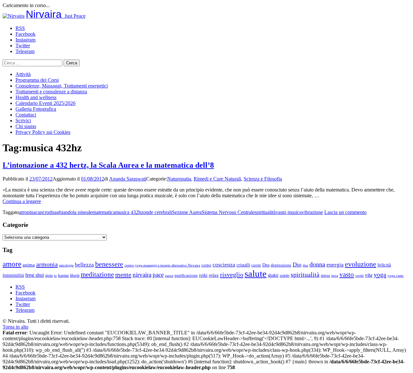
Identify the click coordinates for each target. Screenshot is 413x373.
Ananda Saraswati (127, 179)
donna (317, 264)
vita (368, 275)
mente (123, 274)
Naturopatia (179, 179)
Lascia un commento (345, 212)
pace (158, 274)
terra (334, 275)
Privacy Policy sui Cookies (42, 132)
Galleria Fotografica (35, 109)
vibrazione (312, 212)
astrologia (66, 265)
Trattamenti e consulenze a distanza (51, 91)
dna (52, 212)
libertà (74, 275)
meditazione (97, 274)
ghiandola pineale (74, 212)
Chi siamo (25, 126)
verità (359, 275)
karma (63, 275)
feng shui (34, 275)
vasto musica (289, 212)
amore (12, 264)
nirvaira (142, 274)
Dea (265, 264)
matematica (103, 212)
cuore (256, 265)
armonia (47, 264)
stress (325, 275)
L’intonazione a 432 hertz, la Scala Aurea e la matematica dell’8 (108, 165)
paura (169, 275)
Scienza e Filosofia (263, 179)
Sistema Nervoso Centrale (228, 212)
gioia (49, 275)
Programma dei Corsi (37, 80)
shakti (273, 275)
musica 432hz (129, 212)
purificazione (186, 275)
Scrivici (23, 120)
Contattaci (25, 114)
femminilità (13, 275)
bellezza (84, 265)
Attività (23, 74)
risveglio (231, 274)
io (55, 275)
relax (214, 275)
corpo (206, 265)
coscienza (224, 265)
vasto (346, 274)
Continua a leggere (22, 201)
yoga (380, 274)
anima (29, 264)
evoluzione (360, 264)
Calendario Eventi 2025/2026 (45, 103)
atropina (27, 212)
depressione (281, 265)
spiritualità (265, 212)
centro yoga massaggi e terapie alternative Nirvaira (162, 265)
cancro (42, 212)
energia (335, 265)
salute (256, 273)
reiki (203, 275)
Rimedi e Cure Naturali (217, 179)
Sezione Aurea (187, 212)
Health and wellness (35, 97)
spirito (284, 275)
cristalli (243, 265)
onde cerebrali (157, 212)
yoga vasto (396, 275)
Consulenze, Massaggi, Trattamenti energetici (61, 86)
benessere (109, 264)
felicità (384, 264)
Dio (297, 264)
